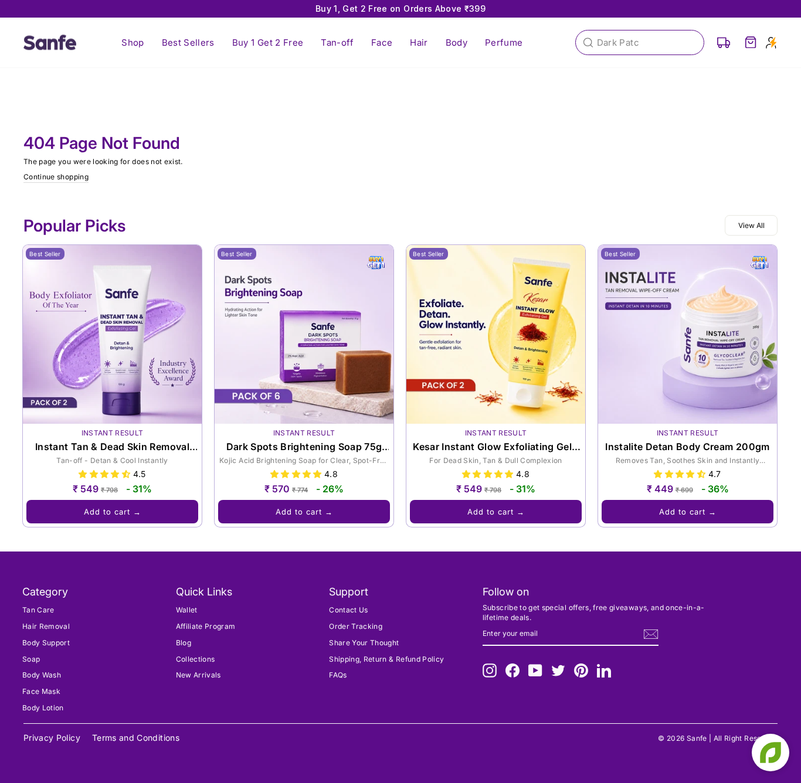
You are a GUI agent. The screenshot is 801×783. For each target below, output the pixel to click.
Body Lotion (43, 707)
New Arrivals (198, 674)
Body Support (46, 642)
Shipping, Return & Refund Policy (386, 659)
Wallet (187, 609)
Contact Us (348, 609)
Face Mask (41, 691)
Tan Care (38, 609)
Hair (418, 42)
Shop (132, 42)
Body (456, 42)
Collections (195, 659)
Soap (31, 659)
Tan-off (337, 42)
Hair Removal (46, 626)
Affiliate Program (206, 626)
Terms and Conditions (135, 738)
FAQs (338, 674)
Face (381, 42)
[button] (106, 474)
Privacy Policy (51, 738)
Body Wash (41, 674)
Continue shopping (56, 176)
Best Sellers (188, 42)
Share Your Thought (364, 642)
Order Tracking (355, 626)
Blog (183, 642)
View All (751, 225)
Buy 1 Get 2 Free (268, 42)
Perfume (503, 42)
